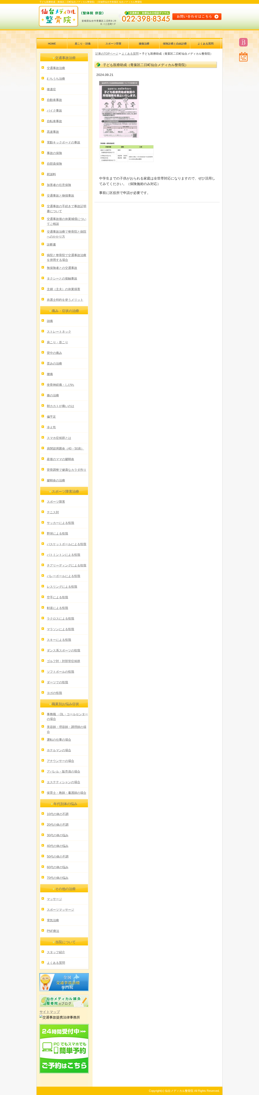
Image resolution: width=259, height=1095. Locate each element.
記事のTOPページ (106, 53)
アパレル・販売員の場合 (63, 771)
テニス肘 (53, 512)
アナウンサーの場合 (60, 761)
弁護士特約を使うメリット (65, 299)
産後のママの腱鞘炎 (60, 459)
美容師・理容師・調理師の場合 (66, 729)
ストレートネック (59, 331)
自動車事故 (54, 100)
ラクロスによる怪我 (60, 618)
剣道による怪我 (57, 608)
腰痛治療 (144, 43)
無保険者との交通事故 (62, 267)
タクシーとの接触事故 (62, 278)
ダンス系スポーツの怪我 (63, 650)
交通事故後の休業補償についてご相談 (66, 221)
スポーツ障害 (113, 43)
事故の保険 (54, 153)
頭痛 (50, 321)
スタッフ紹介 (56, 952)
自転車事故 (54, 121)
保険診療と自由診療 (175, 43)
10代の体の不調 (57, 814)
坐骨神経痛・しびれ (60, 384)
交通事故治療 (56, 68)
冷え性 (51, 427)
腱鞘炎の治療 (56, 480)
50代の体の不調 (57, 856)
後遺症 (51, 89)
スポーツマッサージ (60, 909)
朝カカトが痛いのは (60, 406)
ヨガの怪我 (54, 693)
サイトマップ (49, 1012)
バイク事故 (54, 110)
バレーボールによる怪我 (63, 576)
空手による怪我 (57, 597)
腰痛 (50, 374)
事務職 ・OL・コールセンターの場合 (67, 717)
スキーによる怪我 (59, 639)
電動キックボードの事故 (63, 142)
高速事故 (53, 131)
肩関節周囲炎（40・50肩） (65, 448)
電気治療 (53, 920)
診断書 (51, 244)
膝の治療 (53, 395)
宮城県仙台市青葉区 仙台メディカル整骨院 (120, 2)
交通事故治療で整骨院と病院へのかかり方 (66, 234)
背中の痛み (54, 352)
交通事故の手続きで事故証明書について (66, 209)
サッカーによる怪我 (60, 523)
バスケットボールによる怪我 (66, 544)
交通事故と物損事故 (60, 195)
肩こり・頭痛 (83, 43)
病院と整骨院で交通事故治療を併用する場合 (66, 258)
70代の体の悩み (57, 877)
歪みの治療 (54, 363)
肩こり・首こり (57, 342)
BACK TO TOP (212, 1084)
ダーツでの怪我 (57, 682)
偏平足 (51, 416)
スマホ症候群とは (59, 438)
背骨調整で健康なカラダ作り (66, 469)
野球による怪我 (57, 533)
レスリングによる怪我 (62, 586)
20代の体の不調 (57, 824)
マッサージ (54, 899)
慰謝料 (51, 174)
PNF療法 (53, 931)
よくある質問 (205, 43)
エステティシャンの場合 (63, 782)
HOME (52, 43)
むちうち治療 (56, 78)
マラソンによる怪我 (60, 629)
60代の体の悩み (57, 867)
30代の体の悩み (57, 835)
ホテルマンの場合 (59, 750)
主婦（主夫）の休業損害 (63, 289)
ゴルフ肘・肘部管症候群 (63, 661)
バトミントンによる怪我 (63, 554)
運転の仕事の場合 (59, 739)
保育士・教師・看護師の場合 (66, 792)
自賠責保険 (54, 163)
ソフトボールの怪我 (60, 671)
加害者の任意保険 (59, 185)
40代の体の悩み (57, 846)
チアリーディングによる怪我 (66, 565)
